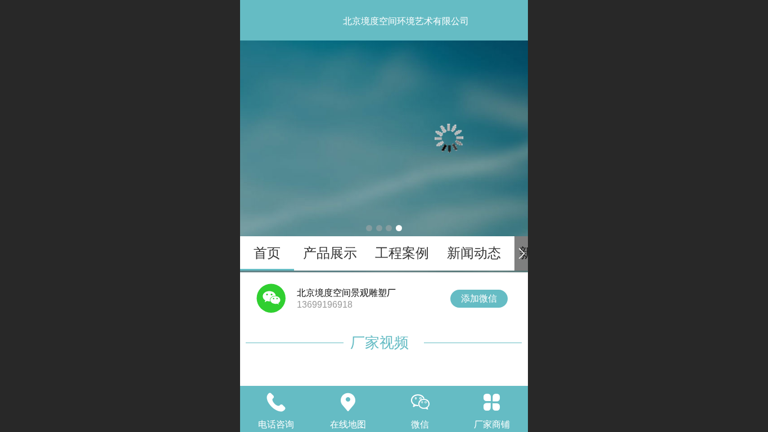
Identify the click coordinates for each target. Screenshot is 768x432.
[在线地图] (348, 402)
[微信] (420, 402)
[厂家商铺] (492, 402)
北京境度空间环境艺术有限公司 (406, 21)
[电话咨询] (276, 402)
